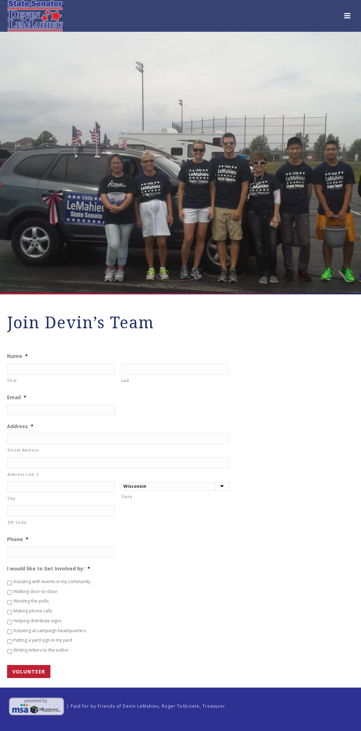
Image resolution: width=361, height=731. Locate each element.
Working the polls (31, 601)
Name (17, 356)
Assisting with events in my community (51, 582)
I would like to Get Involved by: (48, 568)
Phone (18, 539)
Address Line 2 (22, 474)
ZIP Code (16, 522)
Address (20, 426)
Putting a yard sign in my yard (42, 640)
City (11, 498)
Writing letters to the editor (41, 650)
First (12, 380)
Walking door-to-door (35, 591)
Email (16, 397)
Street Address (23, 450)
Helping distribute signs (37, 621)
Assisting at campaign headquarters (49, 631)
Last (125, 380)
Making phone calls (32, 611)
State (126, 496)
